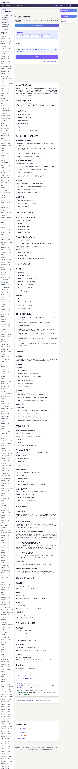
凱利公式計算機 (5, 508)
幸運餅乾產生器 (5, 550)
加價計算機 (4, 195)
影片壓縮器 (4, 257)
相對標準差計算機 (5, 43)
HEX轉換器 (4, 304)
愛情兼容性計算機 (5, 262)
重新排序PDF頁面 (5, 639)
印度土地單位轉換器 (6, 666)
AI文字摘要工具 (5, 681)
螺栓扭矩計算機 (5, 455)
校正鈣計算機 (4, 96)
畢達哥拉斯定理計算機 (6, 242)
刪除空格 (3, 438)
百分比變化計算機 (5, 118)
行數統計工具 (4, 398)
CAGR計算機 (4, 182)
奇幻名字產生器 (5, 547)
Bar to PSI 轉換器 (5, 140)
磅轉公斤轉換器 (5, 91)
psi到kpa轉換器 (5, 207)
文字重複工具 (4, 272)
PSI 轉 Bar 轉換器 (5, 431)
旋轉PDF (3, 644)
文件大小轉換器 (5, 312)
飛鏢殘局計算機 (5, 758)
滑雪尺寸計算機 (5, 748)
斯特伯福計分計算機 (6, 756)
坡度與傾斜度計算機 (6, 145)
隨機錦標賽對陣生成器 (6, 334)
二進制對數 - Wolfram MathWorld (26, 678)
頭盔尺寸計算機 (5, 738)
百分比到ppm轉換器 (6, 217)
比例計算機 (4, 46)
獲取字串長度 (4, 383)
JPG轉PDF (3, 647)
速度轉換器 (4, 428)
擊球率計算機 (4, 763)
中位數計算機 (4, 374)
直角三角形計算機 (5, 230)
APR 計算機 (4, 525)
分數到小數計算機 (5, 202)
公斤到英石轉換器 (5, 711)
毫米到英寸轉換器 (5, 719)
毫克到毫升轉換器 (5, 684)
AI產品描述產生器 (5, 602)
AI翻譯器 (3, 679)
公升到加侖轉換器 (5, 709)
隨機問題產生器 (5, 590)
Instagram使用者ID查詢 (6, 78)
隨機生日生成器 (5, 292)
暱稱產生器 (4, 540)
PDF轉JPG (3, 649)
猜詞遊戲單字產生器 (6, 575)
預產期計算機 (4, 518)
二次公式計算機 (5, 128)
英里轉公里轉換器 (5, 721)
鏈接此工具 (63, 13)
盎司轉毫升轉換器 (5, 701)
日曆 (2, 495)
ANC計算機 (4, 125)
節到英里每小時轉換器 (6, 689)
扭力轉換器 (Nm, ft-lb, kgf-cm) (7, 408)
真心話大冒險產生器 (6, 41)
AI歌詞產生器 (4, 671)
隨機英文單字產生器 (6, 259)
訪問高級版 (63, 19)
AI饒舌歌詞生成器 (5, 619)
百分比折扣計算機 (5, 61)
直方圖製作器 (4, 503)
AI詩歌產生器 (4, 674)
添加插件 (56, 5)
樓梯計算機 (4, 307)
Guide (55, 747)
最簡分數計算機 (5, 58)
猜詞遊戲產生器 (5, 580)
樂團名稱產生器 (5, 545)
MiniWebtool (22, 687)
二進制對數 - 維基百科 (23, 672)
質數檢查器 (4, 155)
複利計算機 (4, 205)
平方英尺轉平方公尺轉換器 (7, 696)
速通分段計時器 (5, 753)
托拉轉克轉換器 (5, 664)
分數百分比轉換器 (5, 143)
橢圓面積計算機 (5, 460)
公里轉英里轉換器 (5, 724)
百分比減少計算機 (5, 86)
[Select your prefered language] (67, 5)
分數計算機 (4, 36)
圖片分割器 (4, 103)
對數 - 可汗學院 (22, 675)
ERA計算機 (3, 220)
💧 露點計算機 (4, 279)
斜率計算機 (4, 500)
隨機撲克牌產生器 (5, 38)
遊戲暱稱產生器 (5, 535)
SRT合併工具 (4, 468)
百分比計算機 (4, 329)
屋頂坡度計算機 (5, 520)
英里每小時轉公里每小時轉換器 (7, 686)
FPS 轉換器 (4, 190)
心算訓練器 (4, 168)
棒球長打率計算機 (5, 346)
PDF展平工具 (4, 622)
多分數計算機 (4, 366)
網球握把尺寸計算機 (6, 736)
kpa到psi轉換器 (5, 56)
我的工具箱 (63, 21)
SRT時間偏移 (4, 113)
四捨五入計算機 (5, 490)
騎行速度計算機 (5, 413)
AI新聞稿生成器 (5, 599)
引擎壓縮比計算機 (5, 513)
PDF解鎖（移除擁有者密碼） (7, 624)
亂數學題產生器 (5, 187)
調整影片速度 (4, 123)
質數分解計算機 (5, 71)
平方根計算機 (4, 344)
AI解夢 (2, 592)
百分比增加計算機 (5, 48)
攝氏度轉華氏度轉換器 (6, 729)
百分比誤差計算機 (5, 232)
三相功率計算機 (5, 406)
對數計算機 (20, 735)
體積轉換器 (4, 448)
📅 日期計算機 (4, 130)
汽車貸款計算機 (5, 369)
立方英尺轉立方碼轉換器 (7, 694)
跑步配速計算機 (5, 247)
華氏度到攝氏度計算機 (6, 726)
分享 (61, 5)
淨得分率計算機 (5, 766)
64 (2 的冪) (21, 35)
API (21, 749)
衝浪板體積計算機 (5, 734)
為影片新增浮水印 (5, 426)
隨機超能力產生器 (5, 515)
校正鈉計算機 (4, 388)
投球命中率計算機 (5, 309)
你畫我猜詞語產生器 (6, 577)
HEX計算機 (4, 222)
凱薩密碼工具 (4, 98)
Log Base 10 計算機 (22, 728)
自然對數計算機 (21, 738)
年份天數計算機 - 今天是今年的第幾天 (7, 177)
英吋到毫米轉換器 (5, 716)
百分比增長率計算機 (6, 68)
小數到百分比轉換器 (6, 443)
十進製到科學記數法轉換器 (7, 441)
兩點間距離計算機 (5, 264)
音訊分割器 (4, 197)
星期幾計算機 (4, 349)
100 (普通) (29, 35)
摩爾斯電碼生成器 (5, 336)
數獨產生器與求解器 (6, 381)
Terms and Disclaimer (28, 749)
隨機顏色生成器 (5, 416)
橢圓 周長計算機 (5, 163)
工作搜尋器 (4, 148)
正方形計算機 (4, 391)
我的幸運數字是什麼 (6, 269)
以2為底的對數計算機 (23, 732)
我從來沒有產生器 (5, 585)
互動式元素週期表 (5, 470)
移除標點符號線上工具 (6, 453)
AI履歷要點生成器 (5, 614)
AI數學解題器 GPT (30, 700)
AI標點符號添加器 (5, 451)
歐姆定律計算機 (5, 480)
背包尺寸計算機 (5, 731)
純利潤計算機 (4, 331)
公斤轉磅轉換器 (5, 76)
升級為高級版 (65, 16)
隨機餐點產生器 (5, 73)
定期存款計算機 (5, 135)
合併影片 (3, 138)
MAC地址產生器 (5, 287)
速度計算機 (4, 319)
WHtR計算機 (4, 433)
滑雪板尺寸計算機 (5, 746)
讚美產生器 (4, 560)
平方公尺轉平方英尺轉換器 (7, 699)
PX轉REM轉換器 (5, 662)
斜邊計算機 (4, 53)
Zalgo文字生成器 (5, 359)
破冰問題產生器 (5, 582)
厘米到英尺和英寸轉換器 (7, 488)
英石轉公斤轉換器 (5, 714)
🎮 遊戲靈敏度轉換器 (6, 66)
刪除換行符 (4, 376)
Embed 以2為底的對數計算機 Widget (51, 61)
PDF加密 (3, 634)
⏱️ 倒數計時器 (4, 436)
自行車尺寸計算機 (5, 751)
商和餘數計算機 (5, 29)
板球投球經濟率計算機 (6, 761)
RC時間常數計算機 (5, 475)
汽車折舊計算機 (5, 326)
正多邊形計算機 (5, 483)
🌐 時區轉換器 (4, 282)
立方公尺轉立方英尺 (6, 691)
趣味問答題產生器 (5, 572)
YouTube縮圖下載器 (6, 478)
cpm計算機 (4, 210)
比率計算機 (4, 523)
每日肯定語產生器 (5, 557)
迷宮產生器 (4, 215)
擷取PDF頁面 (4, 629)
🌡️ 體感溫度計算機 (5, 110)
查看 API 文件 (27, 694)
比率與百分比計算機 (6, 170)
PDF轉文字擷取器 (5, 627)
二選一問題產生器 (5, 587)
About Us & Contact (48, 749)
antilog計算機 (5, 22)
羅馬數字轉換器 (5, 51)
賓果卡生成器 (4, 254)
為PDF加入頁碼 (5, 637)
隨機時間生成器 (5, 284)
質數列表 (3, 446)
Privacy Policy (38, 749)
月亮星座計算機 (5, 396)
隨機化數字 (4, 227)
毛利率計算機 (4, 93)
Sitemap (48, 747)
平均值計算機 (4, 235)
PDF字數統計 (4, 632)
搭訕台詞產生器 (5, 562)
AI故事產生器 (4, 676)
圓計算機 (3, 63)
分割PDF (3, 654)
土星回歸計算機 (5, 473)
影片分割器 (4, 299)
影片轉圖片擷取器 (5, 115)
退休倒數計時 (4, 418)
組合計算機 (4, 120)
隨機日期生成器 (5, 356)
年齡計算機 (4, 81)
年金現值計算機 (5, 423)
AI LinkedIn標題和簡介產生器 (7, 612)
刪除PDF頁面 (4, 642)
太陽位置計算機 (5, 498)
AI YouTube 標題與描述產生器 (7, 607)
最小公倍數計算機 (5, 165)
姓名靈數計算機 (5, 510)
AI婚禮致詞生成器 (5, 597)
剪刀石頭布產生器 (5, 249)
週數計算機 (4, 244)
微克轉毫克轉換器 (5, 669)
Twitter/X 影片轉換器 (6, 532)
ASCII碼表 (3, 505)
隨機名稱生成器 (5, 153)
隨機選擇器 (4, 160)
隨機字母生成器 (5, 180)
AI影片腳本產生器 (5, 604)
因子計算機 (4, 237)
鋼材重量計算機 (5, 314)
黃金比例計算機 (5, 403)
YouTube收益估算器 (6, 351)
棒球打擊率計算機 (5, 240)
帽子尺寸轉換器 (5, 743)
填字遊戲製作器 (5, 364)
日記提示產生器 (5, 555)
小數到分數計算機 (5, 297)
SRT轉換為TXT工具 (6, 252)
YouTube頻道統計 (5, 192)
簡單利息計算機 (5, 108)
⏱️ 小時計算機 (4, 225)
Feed (52, 747)
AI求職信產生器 (5, 617)
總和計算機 (4, 200)
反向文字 (3, 173)
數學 (3, 5)
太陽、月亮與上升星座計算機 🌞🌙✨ (7, 83)
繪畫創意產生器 (5, 552)
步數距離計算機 (5, 302)
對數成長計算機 (5, 24)
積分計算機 (4, 463)
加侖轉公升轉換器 (5, 706)
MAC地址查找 (4, 101)
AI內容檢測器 (4, 105)
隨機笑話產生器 (5, 567)
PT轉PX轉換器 (4, 659)
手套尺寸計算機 (5, 741)
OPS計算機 (4, 361)
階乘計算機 (4, 421)
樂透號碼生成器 (5, 158)
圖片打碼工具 (4, 274)
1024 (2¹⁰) (38, 35)
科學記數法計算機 (5, 277)
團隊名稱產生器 (5, 537)
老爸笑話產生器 (5, 565)
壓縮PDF (3, 652)
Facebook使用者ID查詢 (6, 393)
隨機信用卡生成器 (5, 88)
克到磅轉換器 (4, 321)
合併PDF (3, 657)
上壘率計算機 (4, 289)
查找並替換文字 (5, 185)
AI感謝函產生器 (5, 594)
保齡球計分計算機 (5, 458)
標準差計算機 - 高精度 (6, 212)
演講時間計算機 (5, 371)
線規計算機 (4, 379)
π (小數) (45, 35)
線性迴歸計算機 (5, 386)
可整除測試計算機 (5, 324)
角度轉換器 (4, 401)
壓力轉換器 (4, 267)
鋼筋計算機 (4, 316)
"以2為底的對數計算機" (22, 686)
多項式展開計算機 (5, 530)
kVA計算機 (3, 527)
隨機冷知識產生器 (5, 570)
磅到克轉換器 (4, 411)
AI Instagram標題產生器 (7, 609)
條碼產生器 (4, 354)
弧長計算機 (4, 339)
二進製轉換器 (5, 26)
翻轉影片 (3, 493)
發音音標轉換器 (5, 341)
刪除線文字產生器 (5, 294)
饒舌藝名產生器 (5, 542)
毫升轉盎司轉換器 (5, 704)
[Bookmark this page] (70, 5)
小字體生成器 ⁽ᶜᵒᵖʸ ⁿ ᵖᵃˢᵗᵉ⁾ (7, 175)
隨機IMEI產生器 (5, 485)
